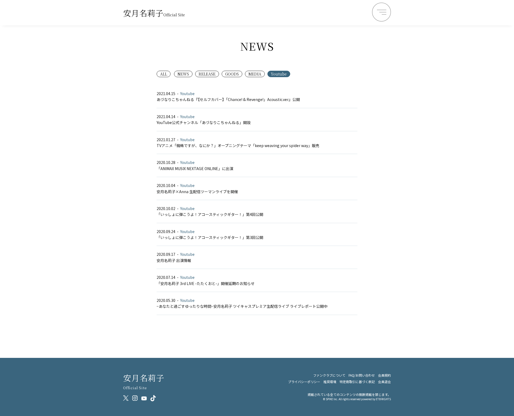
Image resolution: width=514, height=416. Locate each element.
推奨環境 (329, 381)
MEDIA (254, 74)
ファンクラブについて (329, 375)
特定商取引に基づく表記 (357, 381)
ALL (163, 74)
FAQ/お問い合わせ (362, 375)
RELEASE (207, 74)
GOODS (232, 74)
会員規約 (384, 375)
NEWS (183, 74)
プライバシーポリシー (304, 381)
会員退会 (384, 381)
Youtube (279, 74)
